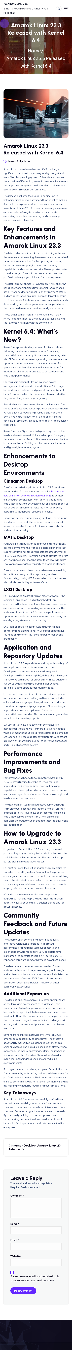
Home (34, 50)
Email (14, 1239)
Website (15, 1256)
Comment (17, 1195)
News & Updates (19, 161)
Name (14, 1223)
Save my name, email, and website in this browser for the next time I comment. (35, 1278)
